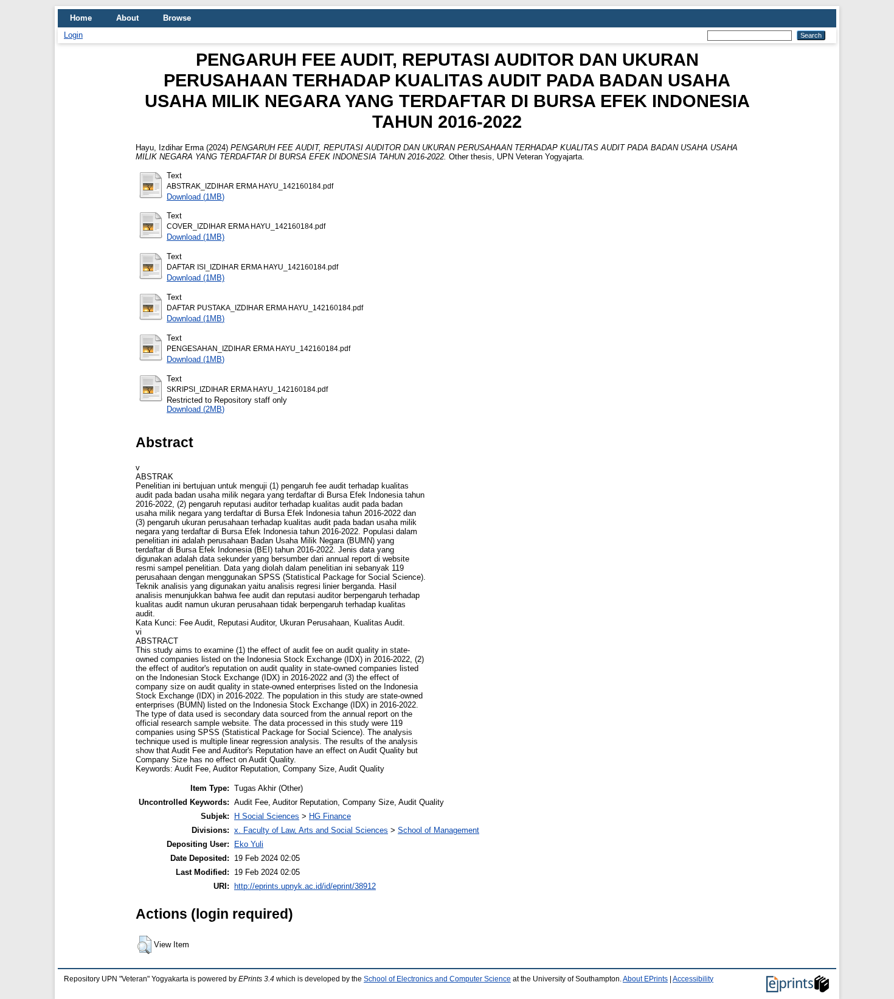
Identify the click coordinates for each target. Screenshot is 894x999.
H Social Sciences (266, 816)
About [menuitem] (127, 18)
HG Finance (330, 816)
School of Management (438, 830)
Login (73, 35)
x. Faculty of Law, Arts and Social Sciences (311, 830)
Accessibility (693, 979)
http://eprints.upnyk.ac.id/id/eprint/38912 (305, 886)
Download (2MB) (195, 409)
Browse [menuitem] (177, 18)
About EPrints (645, 979)
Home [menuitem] (81, 18)
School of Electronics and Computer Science (437, 979)
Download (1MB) (195, 196)
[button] (144, 945)
